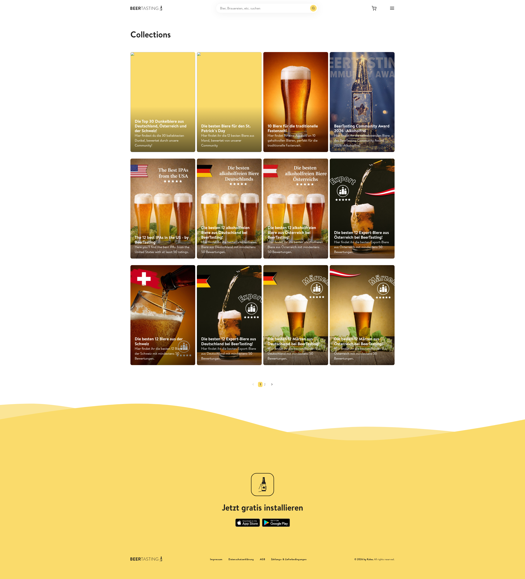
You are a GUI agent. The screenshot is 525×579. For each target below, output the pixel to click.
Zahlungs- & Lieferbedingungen (289, 559)
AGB (262, 559)
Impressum (216, 559)
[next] (272, 384)
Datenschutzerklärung (241, 559)
